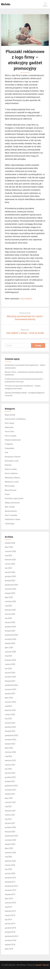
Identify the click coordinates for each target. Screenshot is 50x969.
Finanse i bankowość (13, 440)
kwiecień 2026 (10, 560)
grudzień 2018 (10, 928)
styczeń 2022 (10, 773)
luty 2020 (8, 869)
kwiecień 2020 (10, 861)
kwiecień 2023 (10, 710)
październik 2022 (11, 735)
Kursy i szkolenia (11, 473)
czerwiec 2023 (10, 702)
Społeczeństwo (11, 511)
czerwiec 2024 (10, 652)
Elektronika (9, 427)
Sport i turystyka (11, 515)
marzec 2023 (10, 714)
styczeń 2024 (10, 673)
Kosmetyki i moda (11, 461)
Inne (6, 452)
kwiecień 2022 (10, 760)
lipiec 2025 (9, 597)
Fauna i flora (9, 431)
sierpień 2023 (10, 694)
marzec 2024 (10, 664)
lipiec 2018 (9, 949)
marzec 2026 (10, 564)
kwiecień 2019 (10, 911)
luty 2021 (8, 819)
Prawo (7, 494)
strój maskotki (26, 298)
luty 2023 (8, 719)
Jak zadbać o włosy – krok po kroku (25, 333)
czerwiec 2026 (10, 551)
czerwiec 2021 (10, 802)
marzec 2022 (10, 765)
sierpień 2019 (10, 894)
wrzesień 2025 (10, 589)
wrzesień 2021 (10, 790)
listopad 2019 (10, 882)
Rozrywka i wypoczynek (14, 498)
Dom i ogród (9, 423)
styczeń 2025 (10, 622)
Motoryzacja (9, 486)
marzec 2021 (10, 815)
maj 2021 (8, 806)
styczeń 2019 (10, 924)
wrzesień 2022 (10, 740)
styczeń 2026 (10, 572)
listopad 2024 (10, 631)
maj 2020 (8, 857)
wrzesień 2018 (10, 940)
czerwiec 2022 (10, 752)
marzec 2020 (10, 865)
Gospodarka (9, 448)
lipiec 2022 (9, 748)
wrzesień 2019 (10, 890)
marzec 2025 (10, 614)
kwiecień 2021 (10, 811)
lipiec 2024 (9, 648)
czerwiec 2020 (10, 853)
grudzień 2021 (10, 777)
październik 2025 (11, 585)
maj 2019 (8, 907)
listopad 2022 (10, 731)
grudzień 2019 (10, 878)
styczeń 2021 (10, 823)
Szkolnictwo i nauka (12, 519)
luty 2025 (8, 618)
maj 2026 (8, 555)
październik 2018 (11, 936)
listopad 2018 (10, 932)
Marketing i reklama (12, 478)
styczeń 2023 (10, 723)
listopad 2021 (10, 781)
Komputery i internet (13, 457)
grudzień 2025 (10, 576)
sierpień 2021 (10, 794)
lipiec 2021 (9, 798)
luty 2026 (8, 568)
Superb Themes (42, 965)
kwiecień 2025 (10, 610)
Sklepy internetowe (12, 503)
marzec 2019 (10, 915)
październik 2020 (11, 836)
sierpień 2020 (10, 844)
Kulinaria (8, 465)
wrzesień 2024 (10, 639)
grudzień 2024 (10, 627)
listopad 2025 (10, 581)
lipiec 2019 (9, 899)
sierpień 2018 (10, 945)
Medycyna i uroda (11, 482)
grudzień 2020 (10, 827)
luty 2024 (8, 668)
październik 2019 (11, 886)
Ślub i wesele (10, 507)
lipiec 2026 (9, 547)
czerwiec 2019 (10, 903)
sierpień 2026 (10, 543)
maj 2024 (8, 656)
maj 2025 (8, 606)
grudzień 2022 (10, 727)
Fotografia (9, 444)
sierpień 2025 (10, 593)
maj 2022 (8, 756)
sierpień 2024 (10, 643)
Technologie (9, 524)
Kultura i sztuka (11, 469)
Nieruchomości (10, 490)
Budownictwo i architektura (15, 419)
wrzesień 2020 (10, 840)
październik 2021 (11, 786)
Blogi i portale (10, 415)
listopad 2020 (10, 832)
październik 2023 (11, 685)
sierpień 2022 (10, 744)
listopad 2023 (10, 681)
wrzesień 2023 (10, 689)
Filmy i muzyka (10, 436)
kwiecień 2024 (10, 660)
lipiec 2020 (9, 848)
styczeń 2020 (10, 873)
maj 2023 (8, 706)
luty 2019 (8, 919)
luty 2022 (8, 769)
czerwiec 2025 (10, 601)
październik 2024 (11, 635)
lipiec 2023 (9, 698)
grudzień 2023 (10, 677)
